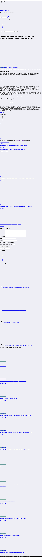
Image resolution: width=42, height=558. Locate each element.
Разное (3, 259)
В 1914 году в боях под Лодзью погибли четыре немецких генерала (13, 518)
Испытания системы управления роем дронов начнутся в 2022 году (13, 145)
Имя (1, 238)
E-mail (1, 240)
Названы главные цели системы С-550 (7, 501)
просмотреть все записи (4, 142)
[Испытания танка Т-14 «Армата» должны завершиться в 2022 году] (16, 202)
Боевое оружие (5, 26)
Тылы (3, 25)
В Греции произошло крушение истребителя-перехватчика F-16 (12, 149)
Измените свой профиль (19, 140)
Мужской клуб (4, 10)
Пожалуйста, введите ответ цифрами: (7, 242)
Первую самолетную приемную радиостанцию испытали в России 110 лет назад (17, 345)
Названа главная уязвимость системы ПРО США (10, 535)
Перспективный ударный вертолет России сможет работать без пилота (17, 178)
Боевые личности (5, 27)
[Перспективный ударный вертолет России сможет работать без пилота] (16, 174)
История (3, 23)
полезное (4, 258)
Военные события (5, 22)
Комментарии (2, 236)
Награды (3, 28)
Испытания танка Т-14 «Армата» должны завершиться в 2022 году (16, 206)
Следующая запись (3, 147)
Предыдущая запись (3, 143)
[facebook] (2, 116)
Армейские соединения (6, 24)
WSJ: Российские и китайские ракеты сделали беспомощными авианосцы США (16, 432)
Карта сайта (4, 21)
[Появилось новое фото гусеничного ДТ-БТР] (8, 220)
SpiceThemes (28, 556)
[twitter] (2, 117)
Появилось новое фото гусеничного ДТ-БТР (10, 224)
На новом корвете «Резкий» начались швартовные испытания (12, 466)
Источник (2, 112)
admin (7, 67)
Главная (3, 20)
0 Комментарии (15, 67)
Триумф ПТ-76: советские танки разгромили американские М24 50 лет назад (15, 449)
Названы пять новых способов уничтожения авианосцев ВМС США (13, 552)
